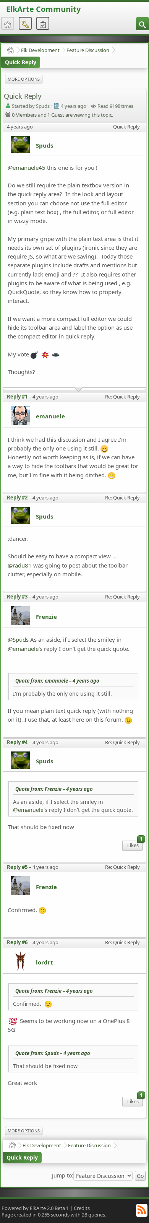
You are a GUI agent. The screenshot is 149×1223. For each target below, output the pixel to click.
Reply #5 (17, 867)
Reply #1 (17, 396)
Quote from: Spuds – (52, 1053)
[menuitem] (142, 23)
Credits (82, 1208)
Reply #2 (17, 497)
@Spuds (18, 639)
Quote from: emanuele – (57, 680)
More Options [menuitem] (24, 79)
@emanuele (23, 648)
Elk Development (40, 50)
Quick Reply (20, 62)
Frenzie (46, 616)
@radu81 (20, 565)
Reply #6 (17, 942)
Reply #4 (17, 742)
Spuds (44, 145)
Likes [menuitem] (135, 845)
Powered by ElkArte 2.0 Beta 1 (35, 1208)
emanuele (50, 416)
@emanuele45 (26, 167)
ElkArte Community (43, 9)
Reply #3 (17, 596)
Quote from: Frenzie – (54, 789)
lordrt (44, 962)
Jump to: (62, 1175)
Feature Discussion (87, 50)
